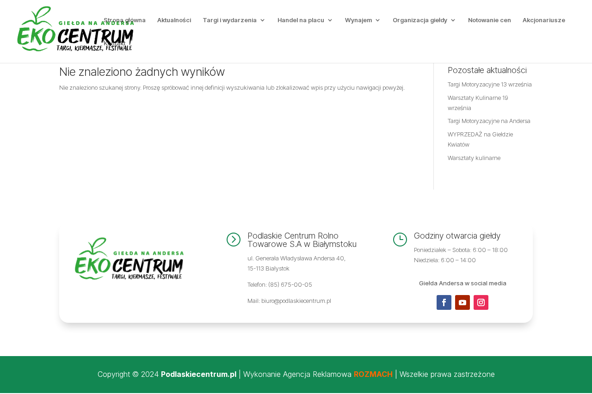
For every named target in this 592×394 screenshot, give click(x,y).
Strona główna (125, 20)
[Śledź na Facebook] (444, 302)
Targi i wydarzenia (230, 20)
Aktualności (174, 20)
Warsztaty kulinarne (474, 157)
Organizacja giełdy (420, 20)
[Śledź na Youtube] (462, 302)
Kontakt (114, 43)
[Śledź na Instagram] (481, 302)
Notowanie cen (489, 20)
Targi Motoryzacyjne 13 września (490, 84)
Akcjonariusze (544, 20)
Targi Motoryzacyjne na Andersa (489, 120)
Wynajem (358, 20)
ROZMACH (373, 374)
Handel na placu (301, 20)
